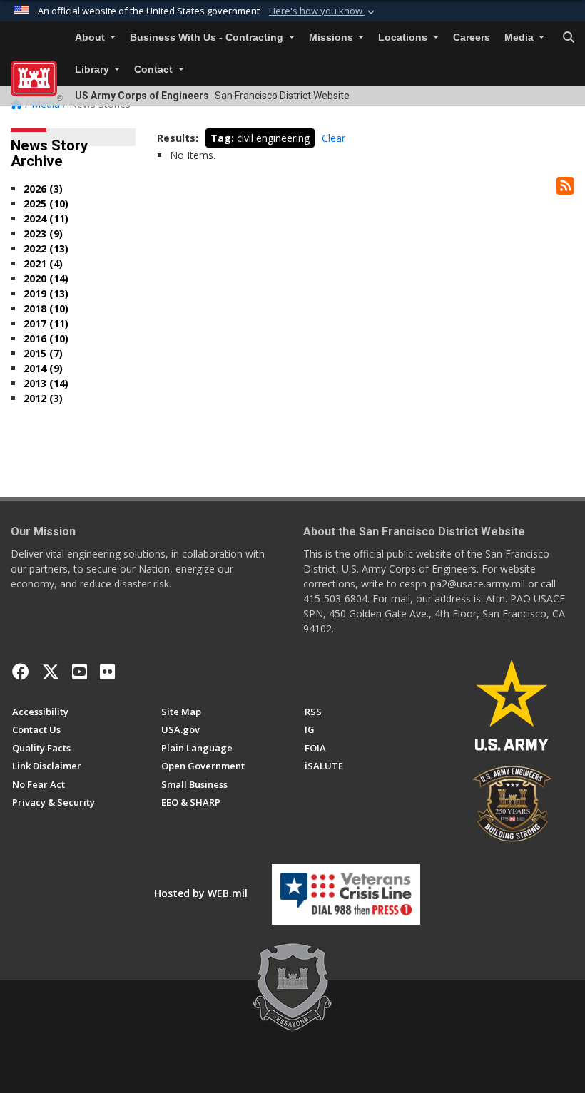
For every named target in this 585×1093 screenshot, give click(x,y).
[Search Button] (568, 37)
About (91, 37)
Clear (333, 138)
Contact (155, 69)
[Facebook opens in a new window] (20, 671)
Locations (404, 37)
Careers (471, 37)
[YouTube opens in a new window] (79, 671)
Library (93, 69)
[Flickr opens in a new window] (107, 671)
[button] (323, 11)
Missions (332, 37)
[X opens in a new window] (50, 671)
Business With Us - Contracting (208, 37)
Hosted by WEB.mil (201, 893)
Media (520, 37)
